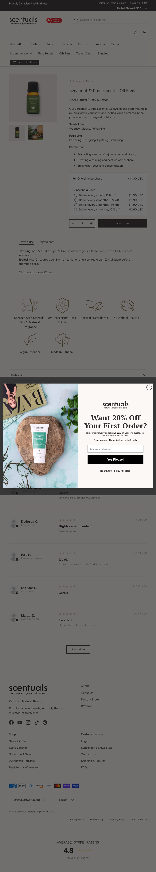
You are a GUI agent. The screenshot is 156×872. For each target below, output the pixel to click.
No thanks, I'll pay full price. (115, 470)
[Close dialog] (149, 387)
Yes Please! (115, 459)
